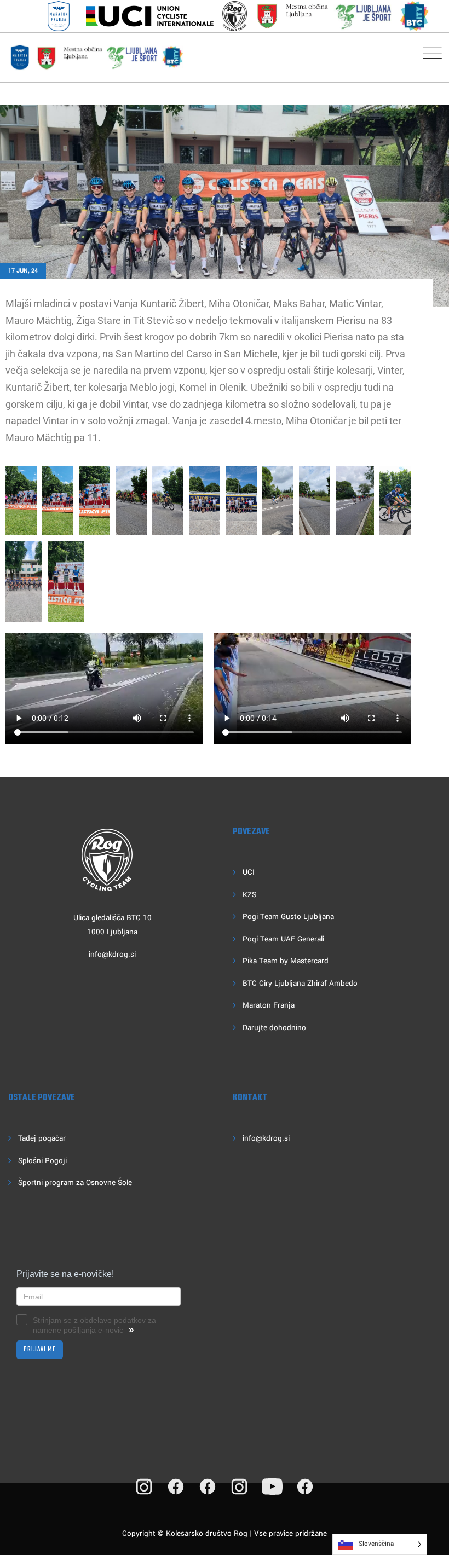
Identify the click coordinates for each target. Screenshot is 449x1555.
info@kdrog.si (112, 954)
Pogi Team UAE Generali (283, 939)
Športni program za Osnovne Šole (75, 1182)
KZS (249, 894)
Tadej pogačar (42, 1138)
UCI (249, 872)
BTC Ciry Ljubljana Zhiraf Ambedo (300, 983)
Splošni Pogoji (42, 1160)
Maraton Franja (269, 1005)
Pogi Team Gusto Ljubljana (288, 916)
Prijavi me (40, 1349)
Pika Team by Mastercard (286, 961)
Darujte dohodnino (274, 1027)
